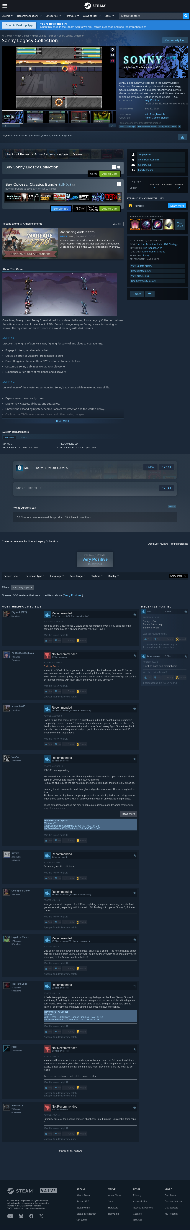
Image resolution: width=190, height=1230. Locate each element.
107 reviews (17, 1051)
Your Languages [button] (21, 587)
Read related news (141, 271)
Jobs (110, 1201)
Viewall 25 (180, 224)
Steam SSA (82, 1201)
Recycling (113, 1213)
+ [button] (179, 126)
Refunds (137, 1219)
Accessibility (140, 1201)
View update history (141, 266)
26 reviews (16, 760)
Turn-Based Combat (147, 126)
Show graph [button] (176, 576)
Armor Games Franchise (44, 35)
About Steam (83, 1195)
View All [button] (117, 224)
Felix (14, 1046)
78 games (16, 657)
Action (141, 244)
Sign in (6, 135)
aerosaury (17, 1105)
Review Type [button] (11, 575)
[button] (7, 16)
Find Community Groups (143, 281)
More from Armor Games (46, 468)
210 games (17, 987)
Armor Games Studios (157, 117)
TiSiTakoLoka (19, 983)
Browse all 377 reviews (70, 1150)
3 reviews (16, 894)
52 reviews (16, 944)
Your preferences (179, 544)
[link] (86, 209)
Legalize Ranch (20, 937)
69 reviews (16, 991)
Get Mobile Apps (174, 1201)
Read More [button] (128, 813)
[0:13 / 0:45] (59, 78)
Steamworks (83, 1207)
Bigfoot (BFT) (19, 612)
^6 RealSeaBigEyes (23, 653)
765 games (17, 1109)
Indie (174, 126)
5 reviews (16, 616)
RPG (122, 126)
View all (172, 506)
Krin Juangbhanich (155, 114)
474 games (17, 941)
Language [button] (55, 575)
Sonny (145, 255)
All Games (7, 35)
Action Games (22, 35)
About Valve (114, 1195)
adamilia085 (18, 706)
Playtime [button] (95, 575)
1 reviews (16, 710)
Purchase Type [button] (34, 575)
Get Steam (170, 1195)
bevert (15, 853)
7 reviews (16, 660)
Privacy (137, 1195)
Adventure (151, 244)
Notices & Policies (143, 1207)
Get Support (171, 1207)
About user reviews (158, 544)
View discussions (140, 276)
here (73, 517)
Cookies (137, 1213)
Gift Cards (81, 1219)
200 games (17, 857)
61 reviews (16, 1112)
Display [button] (112, 575)
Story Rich (164, 126)
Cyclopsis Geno (21, 890)
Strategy (131, 126)
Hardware (113, 1207)
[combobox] (151, 16)
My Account (171, 1213)
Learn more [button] (177, 205)
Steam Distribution (86, 1213)
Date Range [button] (76, 575)
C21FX (15, 756)
